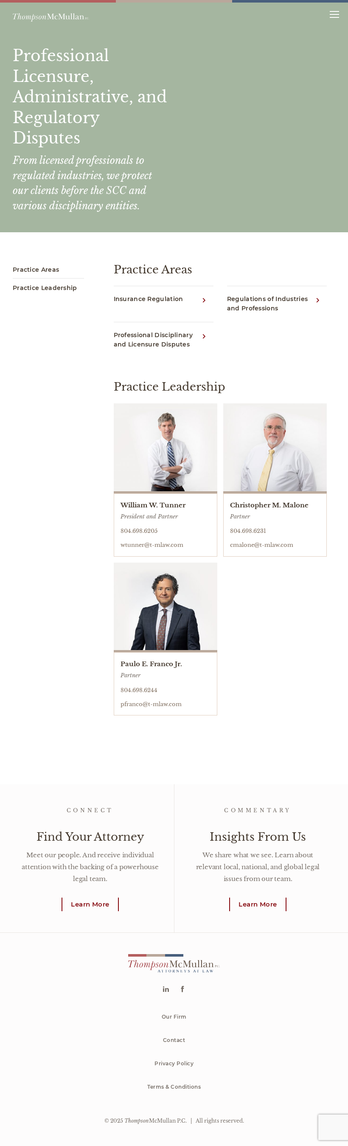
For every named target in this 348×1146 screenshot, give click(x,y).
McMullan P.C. (155, 1121)
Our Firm (174, 1017)
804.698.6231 (248, 531)
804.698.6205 (139, 531)
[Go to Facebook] (182, 990)
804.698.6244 (139, 690)
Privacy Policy (174, 1063)
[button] (334, 13)
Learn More (90, 904)
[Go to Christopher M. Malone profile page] (275, 448)
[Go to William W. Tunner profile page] (165, 448)
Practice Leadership (45, 288)
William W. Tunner (153, 505)
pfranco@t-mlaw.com (151, 704)
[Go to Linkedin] (165, 990)
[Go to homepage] (51, 14)
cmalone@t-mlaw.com (261, 545)
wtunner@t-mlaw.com (152, 545)
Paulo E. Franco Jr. (151, 664)
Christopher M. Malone (269, 505)
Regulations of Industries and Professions (267, 303)
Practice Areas (36, 269)
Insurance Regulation (148, 299)
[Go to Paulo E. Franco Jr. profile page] (165, 608)
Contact (174, 1040)
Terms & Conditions (174, 1087)
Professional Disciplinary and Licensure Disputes (153, 339)
